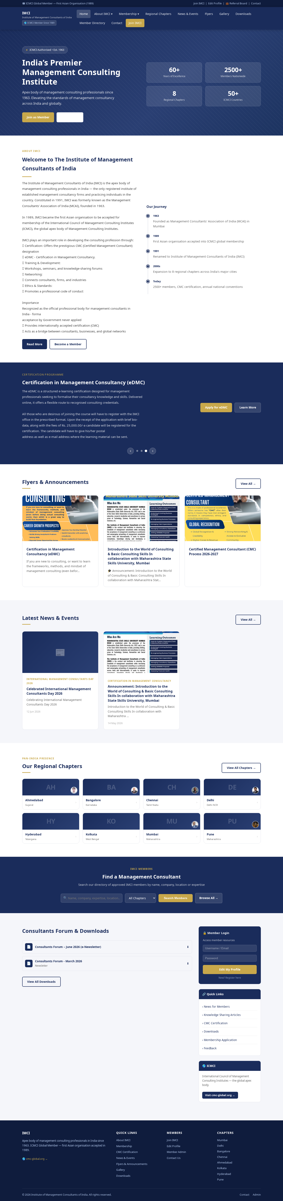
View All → (248, 484)
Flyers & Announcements (131, 1164)
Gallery (224, 14)
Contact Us (173, 1158)
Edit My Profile (229, 969)
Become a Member (67, 344)
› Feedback (209, 1048)
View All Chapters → (241, 768)
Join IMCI (199, 3)
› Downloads (210, 1031)
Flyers (209, 14)
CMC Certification (127, 1152)
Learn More (70, 117)
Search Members (175, 898)
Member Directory (92, 23)
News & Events (188, 14)
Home (84, 14)
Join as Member (38, 117)
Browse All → (208, 898)
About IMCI (123, 1140)
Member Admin (176, 1152)
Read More (34, 344)
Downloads (243, 14)
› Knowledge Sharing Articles (221, 1015)
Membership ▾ (129, 14)
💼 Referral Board (236, 3)
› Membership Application (219, 1040)
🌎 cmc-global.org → (35, 1159)
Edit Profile (215, 3)
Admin (257, 1194)
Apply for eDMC (216, 407)
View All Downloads (41, 982)
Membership (124, 1146)
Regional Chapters (158, 14)
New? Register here (230, 977)
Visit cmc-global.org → (220, 1095)
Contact (256, 3)
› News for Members (216, 1006)
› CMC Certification (214, 1023)
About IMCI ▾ (103, 14)
